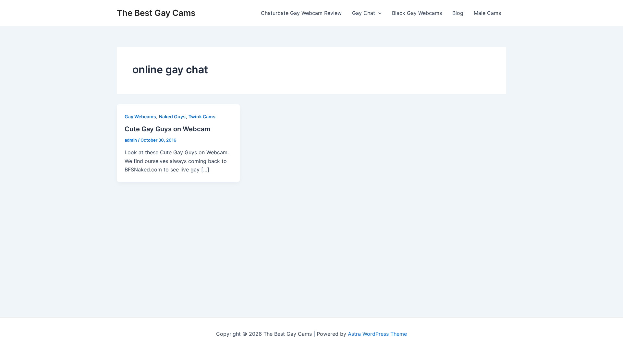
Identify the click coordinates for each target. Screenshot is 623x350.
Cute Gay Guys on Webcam (167, 129)
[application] (378, 13)
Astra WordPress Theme (377, 334)
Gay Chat (363, 13)
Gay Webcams (140, 116)
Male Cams (487, 13)
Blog (457, 13)
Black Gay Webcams (417, 13)
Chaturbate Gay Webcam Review (301, 13)
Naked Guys (172, 116)
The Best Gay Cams (156, 13)
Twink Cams (202, 116)
